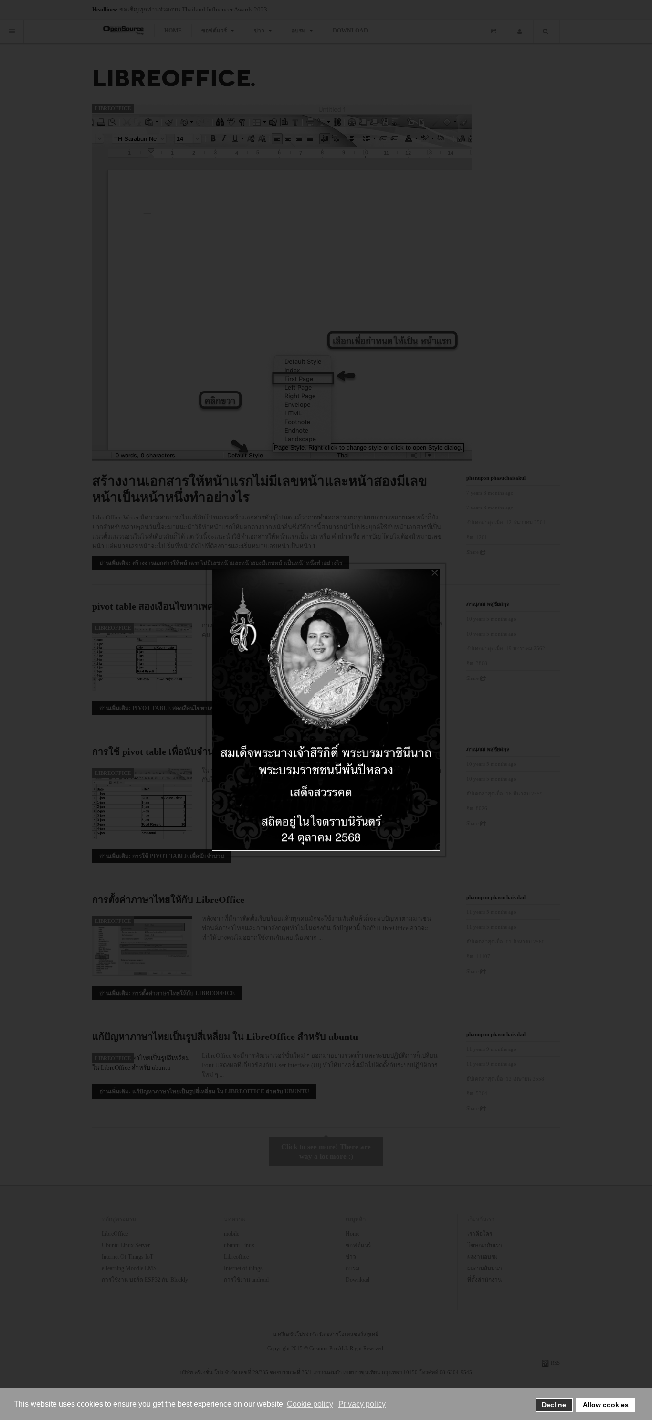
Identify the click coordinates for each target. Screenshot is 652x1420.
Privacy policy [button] (362, 1404)
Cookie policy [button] (310, 1404)
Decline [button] (554, 1405)
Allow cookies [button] (606, 1405)
